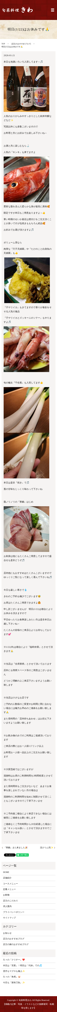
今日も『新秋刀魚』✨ (14, 982)
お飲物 (6, 895)
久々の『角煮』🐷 (12, 977)
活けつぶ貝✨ (46, 847)
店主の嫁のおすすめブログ (16, 944)
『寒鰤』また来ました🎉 (16, 847)
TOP (3, 44)
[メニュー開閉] (52, 10)
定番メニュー (9, 889)
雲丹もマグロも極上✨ (14, 971)
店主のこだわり (10, 901)
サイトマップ (9, 918)
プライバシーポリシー (13, 912)
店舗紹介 (7, 878)
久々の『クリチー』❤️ (14, 960)
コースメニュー (10, 884)
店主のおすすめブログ (21, 44)
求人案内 (7, 906)
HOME (6, 872)
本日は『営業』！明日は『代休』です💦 (22, 965)
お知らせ (7, 933)
